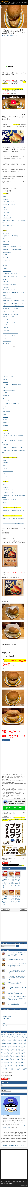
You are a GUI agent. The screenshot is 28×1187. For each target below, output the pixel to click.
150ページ (24, 1039)
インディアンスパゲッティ (9, 335)
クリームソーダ (7, 218)
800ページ (9, 1061)
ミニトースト (6, 281)
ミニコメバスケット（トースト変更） (12, 403)
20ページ (6, 1036)
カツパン (5, 238)
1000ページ (20, 1066)
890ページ (9, 1063)
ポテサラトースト (7, 260)
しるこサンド (6, 476)
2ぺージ (7, 1034)
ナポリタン (5, 324)
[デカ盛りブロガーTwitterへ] (10, 1114)
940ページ (12, 1065)
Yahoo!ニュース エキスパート (9, 1028)
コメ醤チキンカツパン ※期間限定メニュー (13, 249)
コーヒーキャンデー (8, 471)
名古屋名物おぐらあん (8, 492)
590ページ (18, 1053)
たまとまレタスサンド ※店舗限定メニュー (13, 510)
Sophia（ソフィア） (8, 207)
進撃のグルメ (4, 1)
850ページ (12, 1062)
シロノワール (6, 433)
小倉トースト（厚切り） (9, 390)
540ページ (14, 1052)
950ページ (18, 1065)
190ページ (20, 1040)
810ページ (14, 1061)
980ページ (9, 1066)
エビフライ (5, 319)
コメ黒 (4, 196)
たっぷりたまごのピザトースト (10, 284)
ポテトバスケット (7, 409)
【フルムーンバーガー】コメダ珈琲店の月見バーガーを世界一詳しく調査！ (13, 32)
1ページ (3, 1034)
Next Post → (24, 909)
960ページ (23, 1065)
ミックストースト (7, 254)
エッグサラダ (6, 419)
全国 (14, 35)
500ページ (18, 1050)
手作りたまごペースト (8, 489)
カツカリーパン (7, 241)
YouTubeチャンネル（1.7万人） (10, 1012)
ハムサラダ (5, 417)
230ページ (18, 1042)
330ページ (23, 1044)
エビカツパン (6, 244)
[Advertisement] (14, 51)
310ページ (12, 1044)
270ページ (14, 1043)
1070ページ (13, 1069)
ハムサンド (5, 263)
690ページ (23, 1056)
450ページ (14, 1049)
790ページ (3, 1061)
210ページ (6, 1042)
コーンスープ (6, 343)
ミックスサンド (7, 252)
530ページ (9, 1052)
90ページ (16, 1037)
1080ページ (19, 1069)
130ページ (13, 1039)
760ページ (12, 1059)
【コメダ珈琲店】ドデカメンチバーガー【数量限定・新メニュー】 (17, 881)
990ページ (14, 1066)
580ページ (12, 1053)
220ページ (12, 1042)
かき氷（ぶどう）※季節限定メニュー (12, 447)
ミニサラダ (5, 425)
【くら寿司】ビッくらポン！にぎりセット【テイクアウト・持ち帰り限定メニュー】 (17, 972)
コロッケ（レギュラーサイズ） (10, 314)
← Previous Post (5, 909)
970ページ (3, 1066)
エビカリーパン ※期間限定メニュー (12, 246)
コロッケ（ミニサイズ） (9, 316)
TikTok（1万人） (6, 1018)
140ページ (18, 1039)
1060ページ (6, 1069)
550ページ (20, 1052)
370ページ (20, 1046)
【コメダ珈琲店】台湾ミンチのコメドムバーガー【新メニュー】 (11, 881)
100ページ (21, 1037)
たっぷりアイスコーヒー (9, 204)
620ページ (9, 1055)
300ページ (6, 1044)
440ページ (9, 1049)
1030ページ (13, 1068)
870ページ (23, 1062)
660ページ (6, 1056)
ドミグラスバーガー (8, 287)
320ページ (18, 1044)
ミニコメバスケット (8, 400)
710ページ (9, 1058)
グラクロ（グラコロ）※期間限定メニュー (13, 303)
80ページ (11, 1037)
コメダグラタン (7, 341)
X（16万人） (5, 1014)
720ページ (14, 1058)
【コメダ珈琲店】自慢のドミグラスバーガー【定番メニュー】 (4, 900)
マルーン (5, 468)
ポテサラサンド (7, 257)
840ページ (6, 1062)
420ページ (23, 1047)
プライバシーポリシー (7, 1025)
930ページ (6, 1065)
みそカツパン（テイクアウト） (10, 236)
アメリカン (5, 199)
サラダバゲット (7, 414)
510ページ (23, 1050)
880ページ (3, 1063)
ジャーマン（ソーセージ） (9, 322)
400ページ (12, 1047)
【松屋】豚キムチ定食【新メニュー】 (16, 959)
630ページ (14, 1055)
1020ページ (7, 1068)
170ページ (9, 1040)
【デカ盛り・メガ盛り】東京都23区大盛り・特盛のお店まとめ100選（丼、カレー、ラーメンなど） (17, 965)
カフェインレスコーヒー (9, 201)
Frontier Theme (24, 1185)
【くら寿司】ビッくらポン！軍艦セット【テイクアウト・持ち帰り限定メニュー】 (17, 978)
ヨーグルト (5, 502)
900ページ (14, 1063)
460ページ (20, 1049)
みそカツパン (6, 233)
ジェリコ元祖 (6, 212)
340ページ (3, 1046)
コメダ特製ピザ (7, 411)
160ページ (3, 1040)
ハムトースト (6, 265)
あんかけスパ (6, 330)
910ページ (20, 1063)
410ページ (18, 1047)
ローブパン (5, 484)
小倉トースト (6, 387)
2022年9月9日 (6, 35)
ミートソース (6, 327)
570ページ (6, 1053)
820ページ (20, 1061)
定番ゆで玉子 (6, 487)
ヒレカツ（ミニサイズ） (9, 311)
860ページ (18, 1062)
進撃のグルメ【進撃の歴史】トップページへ (13, 1145)
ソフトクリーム (7, 444)
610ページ (3, 1055)
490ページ (12, 1050)
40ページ (16, 1036)
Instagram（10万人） (7, 1016)
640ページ (20, 1055)
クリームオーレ (7, 209)
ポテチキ (5, 406)
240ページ (23, 1042)
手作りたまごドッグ (8, 376)
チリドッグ (5, 382)
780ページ (23, 1059)
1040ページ (19, 1068)
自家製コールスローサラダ (9, 499)
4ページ (16, 1034)
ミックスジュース (7, 225)
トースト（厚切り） (8, 395)
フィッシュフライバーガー (9, 289)
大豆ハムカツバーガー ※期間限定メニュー (13, 306)
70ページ (6, 1037)
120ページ (7, 1039)
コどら (4, 465)
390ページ (6, 1047)
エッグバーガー (7, 298)
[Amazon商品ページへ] (14, 855)
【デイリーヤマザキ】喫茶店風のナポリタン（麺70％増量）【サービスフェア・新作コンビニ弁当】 (17, 954)
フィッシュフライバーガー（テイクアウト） (14, 292)
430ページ (3, 1049)
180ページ (14, 1040)
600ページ (23, 1053)
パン (12, 35)
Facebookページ (6, 1021)
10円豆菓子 (5, 462)
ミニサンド (5, 279)
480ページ (6, 1050)
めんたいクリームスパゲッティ (10, 333)
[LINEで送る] (6, 66)
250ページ (3, 1043)
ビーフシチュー (7, 338)
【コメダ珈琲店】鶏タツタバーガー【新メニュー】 (11, 899)
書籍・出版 (5, 1023)
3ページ (12, 1034)
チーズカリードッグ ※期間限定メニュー (13, 384)
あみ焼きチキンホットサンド (10, 273)
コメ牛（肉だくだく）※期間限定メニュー (13, 300)
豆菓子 (4, 460)
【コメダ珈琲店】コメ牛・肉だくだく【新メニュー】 (17, 899)
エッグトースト (7, 271)
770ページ (18, 1059)
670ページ (12, 1056)
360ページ (14, 1046)
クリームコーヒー (7, 215)
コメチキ (5, 398)
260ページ (9, 1043)
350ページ (9, 1046)
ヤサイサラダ (6, 422)
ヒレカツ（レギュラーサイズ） (10, 308)
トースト (5, 392)
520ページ (3, 1052)
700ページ (3, 1058)
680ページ (18, 1056)
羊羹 (4, 473)
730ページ (20, 1058)
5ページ (21, 1034)
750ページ (6, 1059)
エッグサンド (6, 268)
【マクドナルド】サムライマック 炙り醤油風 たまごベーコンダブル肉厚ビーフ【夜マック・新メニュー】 (17, 998)
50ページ (21, 1036)
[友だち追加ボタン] (14, 810)
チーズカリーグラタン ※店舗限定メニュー (13, 523)
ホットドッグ (6, 379)
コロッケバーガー (7, 295)
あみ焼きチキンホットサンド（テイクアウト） (14, 276)
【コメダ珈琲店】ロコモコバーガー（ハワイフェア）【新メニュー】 (4, 882)
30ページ (11, 1036)
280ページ (20, 1043)
